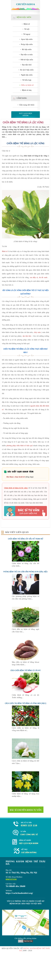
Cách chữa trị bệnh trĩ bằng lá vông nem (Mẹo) (25, 703)
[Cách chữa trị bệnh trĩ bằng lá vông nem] (25, 725)
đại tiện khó (27, 336)
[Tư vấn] (25, 833)
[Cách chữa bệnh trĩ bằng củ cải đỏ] (25, 692)
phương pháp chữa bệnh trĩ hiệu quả (19, 446)
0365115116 (11, 879)
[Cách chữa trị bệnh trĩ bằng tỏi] (25, 758)
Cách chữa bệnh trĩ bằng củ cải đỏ (25, 670)
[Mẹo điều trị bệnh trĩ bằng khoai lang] (25, 660)
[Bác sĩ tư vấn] (25, 511)
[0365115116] (25, 824)
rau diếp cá (34, 277)
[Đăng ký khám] (25, 842)
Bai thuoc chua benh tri (15, 477)
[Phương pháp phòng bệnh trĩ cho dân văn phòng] (25, 594)
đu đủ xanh (43, 277)
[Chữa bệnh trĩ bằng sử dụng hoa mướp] (25, 791)
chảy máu (37, 332)
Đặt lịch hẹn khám (25, 114)
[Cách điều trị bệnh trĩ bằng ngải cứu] (25, 627)
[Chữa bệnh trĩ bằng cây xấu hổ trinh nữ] (25, 561)
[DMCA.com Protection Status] (25, 942)
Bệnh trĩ (5, 251)
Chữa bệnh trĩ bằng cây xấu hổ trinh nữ (25, 539)
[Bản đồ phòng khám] (25, 851)
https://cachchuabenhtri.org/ (19, 893)
